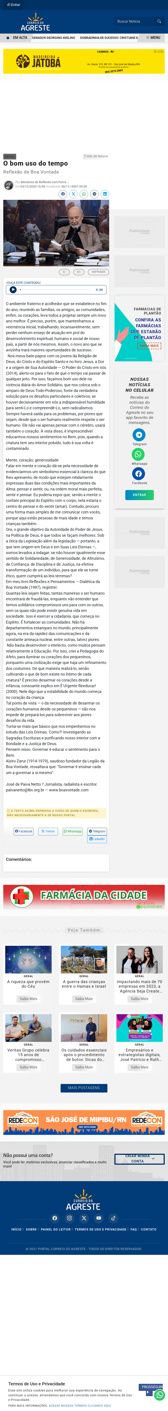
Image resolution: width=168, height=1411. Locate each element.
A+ (79, 272)
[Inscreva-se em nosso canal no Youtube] (99, 1218)
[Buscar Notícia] (159, 21)
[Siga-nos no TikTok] (113, 1218)
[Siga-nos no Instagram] (69, 1218)
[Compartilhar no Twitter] (73, 194)
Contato (149, 1229)
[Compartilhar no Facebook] (63, 194)
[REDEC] (84, 1122)
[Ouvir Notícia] (13, 289)
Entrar (15, 5)
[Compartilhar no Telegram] (94, 194)
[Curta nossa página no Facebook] (55, 1218)
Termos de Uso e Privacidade (100, 1229)
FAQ (134, 1229)
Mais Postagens (84, 1088)
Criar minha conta (137, 1158)
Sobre (31, 1229)
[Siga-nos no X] (84, 1218)
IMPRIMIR (98, 272)
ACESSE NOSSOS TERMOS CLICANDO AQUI (80, 1405)
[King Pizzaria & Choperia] (139, 232)
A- (64, 272)
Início (16, 1229)
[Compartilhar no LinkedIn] (105, 194)
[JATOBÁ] (84, 61)
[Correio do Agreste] (36, 21)
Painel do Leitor (56, 1229)
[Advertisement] (84, 113)
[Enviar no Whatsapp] (84, 194)
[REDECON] (84, 897)
